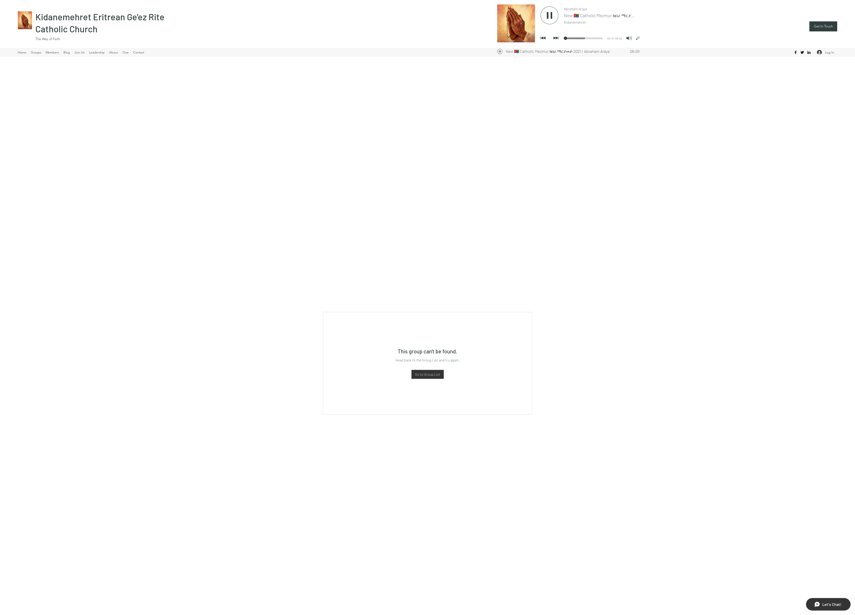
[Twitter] (802, 52)
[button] (823, 26)
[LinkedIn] (809, 52)
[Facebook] (795, 52)
